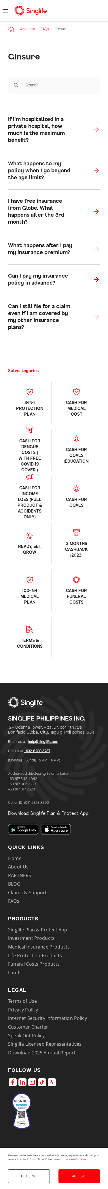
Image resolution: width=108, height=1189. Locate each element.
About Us (27, 29)
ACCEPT (79, 1176)
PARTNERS (19, 875)
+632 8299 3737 (37, 751)
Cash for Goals (76, 503)
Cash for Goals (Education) (77, 456)
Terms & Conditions (30, 644)
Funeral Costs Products (34, 964)
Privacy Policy (23, 1010)
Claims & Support (27, 892)
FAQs (45, 29)
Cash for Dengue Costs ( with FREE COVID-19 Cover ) (29, 455)
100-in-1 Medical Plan (29, 597)
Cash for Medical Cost (76, 409)
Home (15, 858)
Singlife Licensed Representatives (45, 1044)
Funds (15, 972)
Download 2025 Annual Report (41, 1052)
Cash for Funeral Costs (76, 597)
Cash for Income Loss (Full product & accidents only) (30, 502)
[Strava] (52, 1082)
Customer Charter (28, 1027)
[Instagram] (32, 1082)
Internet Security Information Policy (47, 1018)
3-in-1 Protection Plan (29, 409)
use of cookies (77, 1159)
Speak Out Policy (26, 1035)
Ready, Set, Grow (29, 550)
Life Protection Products (35, 955)
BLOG (14, 884)
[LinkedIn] (22, 1082)
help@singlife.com (43, 741)
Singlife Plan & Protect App (37, 929)
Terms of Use (22, 1001)
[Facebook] (13, 1082)
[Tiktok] (42, 1082)
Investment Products (31, 938)
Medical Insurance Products (39, 947)
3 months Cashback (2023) (76, 550)
